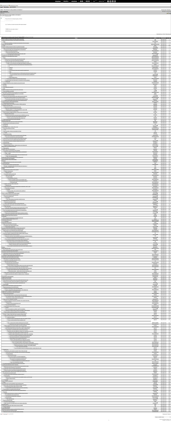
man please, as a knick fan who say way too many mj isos (17, 329)
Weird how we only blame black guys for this (12, 258)
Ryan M (155, 147)
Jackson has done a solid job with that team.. (10, 101)
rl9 (155, 260)
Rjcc (154, 91)
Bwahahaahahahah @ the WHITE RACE (11, 287)
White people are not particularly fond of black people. (13, 230)
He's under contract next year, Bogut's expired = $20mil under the (14, 104)
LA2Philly (155, 70)
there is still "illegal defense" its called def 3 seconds (20, 339)
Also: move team (8, 206)
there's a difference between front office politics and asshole (13, 39)
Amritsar (155, 86)
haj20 (155, 214)
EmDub (155, 119)
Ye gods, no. (6, 125)
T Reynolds (155, 227)
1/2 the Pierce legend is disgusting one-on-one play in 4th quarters (18, 352)
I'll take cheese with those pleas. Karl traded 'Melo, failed (18, 269)
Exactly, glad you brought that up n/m (14, 303)
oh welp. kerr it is (5, 404)
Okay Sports (6, 7)
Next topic (169, 9)
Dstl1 (155, 285)
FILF (155, 40)
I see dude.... (4, 216)
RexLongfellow (155, 41)
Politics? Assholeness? (9, 171)
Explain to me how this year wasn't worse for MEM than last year (17, 115)
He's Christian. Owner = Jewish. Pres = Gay (10, 126)
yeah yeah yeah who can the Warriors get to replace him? (12, 157)
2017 (4, 382)
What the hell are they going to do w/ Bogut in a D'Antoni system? (15, 281)
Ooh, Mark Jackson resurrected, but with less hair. (16, 199)
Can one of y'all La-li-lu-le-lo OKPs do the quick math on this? (15, 139)
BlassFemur (155, 121)
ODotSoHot (155, 153)
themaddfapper (155, 160)
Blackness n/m (8, 185)
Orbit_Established (4, 11)
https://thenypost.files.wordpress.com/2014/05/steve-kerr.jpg (13, 409)
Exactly (7, 307)
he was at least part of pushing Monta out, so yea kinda (13, 93)
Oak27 (155, 168)
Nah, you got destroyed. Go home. (17, 362)
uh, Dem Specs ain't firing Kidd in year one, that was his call (16, 154)
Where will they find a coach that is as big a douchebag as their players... (15, 214)
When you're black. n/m (10, 175)
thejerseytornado (155, 343)
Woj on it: (4, 160)
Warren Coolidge (155, 101)
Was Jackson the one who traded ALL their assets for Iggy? (13, 383)
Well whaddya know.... (14, 77)
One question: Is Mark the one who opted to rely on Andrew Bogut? (14, 92)
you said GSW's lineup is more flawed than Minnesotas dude (16, 294)
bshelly (155, 277)
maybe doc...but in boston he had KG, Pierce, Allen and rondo (16, 350)
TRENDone (155, 157)
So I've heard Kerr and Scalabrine (8, 158)
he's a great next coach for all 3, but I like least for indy (13, 217)
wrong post (8, 81)
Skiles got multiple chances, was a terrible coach (18, 179)
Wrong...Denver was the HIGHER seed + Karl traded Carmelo (17, 266)
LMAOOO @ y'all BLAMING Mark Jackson (9, 56)
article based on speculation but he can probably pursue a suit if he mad (19, 377)
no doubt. (8, 189)
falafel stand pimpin (155, 248)
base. (5, 57)
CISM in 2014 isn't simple (6, 277)
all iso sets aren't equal (12, 355)
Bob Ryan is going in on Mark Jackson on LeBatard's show (13, 229)
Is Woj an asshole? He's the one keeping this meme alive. (12, 89)
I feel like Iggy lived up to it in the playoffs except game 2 (14, 253)
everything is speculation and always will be (13, 259)
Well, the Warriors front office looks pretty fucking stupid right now (14, 390)
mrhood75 (155, 48)
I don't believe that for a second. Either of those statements (17, 240)
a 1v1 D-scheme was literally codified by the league (21, 341)
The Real (155, 158)
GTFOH (11, 75)
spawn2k (155, 251)
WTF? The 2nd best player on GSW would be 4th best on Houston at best (23, 73)
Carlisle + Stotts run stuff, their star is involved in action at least (15, 314)
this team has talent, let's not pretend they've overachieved (15, 49)
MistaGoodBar (155, 75)
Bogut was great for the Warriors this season (14, 108)
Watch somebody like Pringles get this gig (9, 215)
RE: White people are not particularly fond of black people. (15, 231)
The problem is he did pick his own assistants (12, 150)
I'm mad (5, 84)
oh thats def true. (10, 353)
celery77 (155, 314)
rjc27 (155, 163)
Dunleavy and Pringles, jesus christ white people (13, 288)
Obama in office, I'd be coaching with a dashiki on (16, 190)
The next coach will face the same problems (10, 250)
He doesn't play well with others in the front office (11, 54)
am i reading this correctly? (8, 87)
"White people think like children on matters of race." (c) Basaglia (17, 273)
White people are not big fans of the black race (12, 254)
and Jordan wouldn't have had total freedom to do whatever (18, 241)
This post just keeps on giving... (9, 128)
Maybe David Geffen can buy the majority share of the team (15, 135)
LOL (4, 45)
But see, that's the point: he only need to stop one (19, 244)
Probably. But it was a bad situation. (8, 149)
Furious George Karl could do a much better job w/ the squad (13, 40)
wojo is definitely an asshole (9, 91)
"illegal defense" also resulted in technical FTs (18, 338)
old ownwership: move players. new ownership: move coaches (15, 204)
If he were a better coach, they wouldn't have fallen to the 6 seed (17, 61)
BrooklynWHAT (22, 36)
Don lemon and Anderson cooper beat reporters (14, 136)
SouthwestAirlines (155, 250)
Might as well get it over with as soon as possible (12, 162)
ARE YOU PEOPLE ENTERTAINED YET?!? (10, 218)
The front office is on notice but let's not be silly (12, 389)
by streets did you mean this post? (10, 372)
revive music (87, 1)
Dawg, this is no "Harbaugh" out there (10, 299)
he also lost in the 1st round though (12, 262)
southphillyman (155, 276)
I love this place (6, 142)
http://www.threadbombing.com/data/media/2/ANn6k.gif (20, 336)
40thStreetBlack (155, 144)
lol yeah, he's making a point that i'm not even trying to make (21, 335)
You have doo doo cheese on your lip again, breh (16, 53)
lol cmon (5, 85)
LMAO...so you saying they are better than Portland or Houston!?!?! (19, 63)
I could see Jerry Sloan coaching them (11, 225)
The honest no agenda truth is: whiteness (13, 396)
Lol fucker (6, 379)
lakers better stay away (6, 248)
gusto (155, 401)
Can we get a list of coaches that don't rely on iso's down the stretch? (14, 312)
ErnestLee (155, 176)
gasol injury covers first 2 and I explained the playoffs (16, 116)
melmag (155, 225)
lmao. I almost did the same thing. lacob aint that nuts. (14, 203)
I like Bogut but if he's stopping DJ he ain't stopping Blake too (20, 243)
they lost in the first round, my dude (13, 52)
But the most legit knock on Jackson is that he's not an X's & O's (16, 393)
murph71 (155, 216)
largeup (81, 1)
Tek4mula (155, 100)
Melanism (155, 383)
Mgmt (155, 45)
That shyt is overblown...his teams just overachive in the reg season (17, 43)
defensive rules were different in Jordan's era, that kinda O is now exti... (21, 331)
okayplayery (155, 84)
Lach (155, 72)
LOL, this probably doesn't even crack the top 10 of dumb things (15, 210)
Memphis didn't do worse (9, 113)
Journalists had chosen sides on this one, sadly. (13, 386)
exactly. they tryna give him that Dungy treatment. (15, 60)
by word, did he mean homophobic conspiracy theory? (14, 374)
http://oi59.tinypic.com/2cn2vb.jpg (10, 200)
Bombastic (155, 46)
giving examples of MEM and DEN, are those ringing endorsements (16, 112)
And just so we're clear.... (8, 143)
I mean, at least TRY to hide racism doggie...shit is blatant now (17, 289)
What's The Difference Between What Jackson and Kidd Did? (16, 151)
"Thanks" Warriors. (7, 406)
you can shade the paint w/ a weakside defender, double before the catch (28, 348)
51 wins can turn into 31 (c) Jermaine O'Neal (10, 110)
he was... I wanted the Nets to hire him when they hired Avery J (16, 166)
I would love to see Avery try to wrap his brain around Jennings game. (16, 366)
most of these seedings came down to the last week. (16, 78)
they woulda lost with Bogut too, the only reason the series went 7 (17, 238)
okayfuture (74, 1)
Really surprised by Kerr (8, 400)
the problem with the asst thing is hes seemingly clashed (15, 97)
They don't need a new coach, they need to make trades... (12, 121)
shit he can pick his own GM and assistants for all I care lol (15, 370)
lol (5, 129)
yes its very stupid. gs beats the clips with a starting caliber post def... (16, 233)
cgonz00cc (155, 364)
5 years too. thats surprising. (10, 401)
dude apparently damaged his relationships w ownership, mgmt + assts (17, 186)
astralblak (155, 71)
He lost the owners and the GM (10, 173)
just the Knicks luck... (6, 163)
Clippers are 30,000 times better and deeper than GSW (15, 59)
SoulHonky (155, 149)
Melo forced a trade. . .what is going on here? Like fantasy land (20, 271)
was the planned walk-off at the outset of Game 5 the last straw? (13, 227)
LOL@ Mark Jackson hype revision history (12, 306)
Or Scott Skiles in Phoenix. (13, 178)
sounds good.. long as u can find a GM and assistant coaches (15, 368)
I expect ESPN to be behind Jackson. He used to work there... (17, 387)
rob (155, 39)
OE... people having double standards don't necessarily (18, 322)
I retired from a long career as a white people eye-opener (19, 324)
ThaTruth (155, 349)
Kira (155, 110)
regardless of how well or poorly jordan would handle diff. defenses (26, 343)
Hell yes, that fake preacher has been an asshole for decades (13, 46)
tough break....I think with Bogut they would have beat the (12, 255)
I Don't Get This (8, 397)
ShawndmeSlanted (155, 82)
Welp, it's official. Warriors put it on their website (10, 193)
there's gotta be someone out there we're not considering (15, 311)
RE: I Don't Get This (10, 398)
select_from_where (155, 169)
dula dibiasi (155, 186)
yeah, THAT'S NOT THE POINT (21, 346)
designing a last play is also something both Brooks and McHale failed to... (19, 236)
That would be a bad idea (10, 226)
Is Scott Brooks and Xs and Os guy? (12, 394)
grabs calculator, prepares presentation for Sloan (12, 131)
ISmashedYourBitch (155, 305)
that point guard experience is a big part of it (13, 367)
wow (10, 71)
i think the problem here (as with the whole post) (21, 360)
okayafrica (66, 1)
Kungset (155, 132)
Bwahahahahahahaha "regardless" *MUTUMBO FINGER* (25, 345)
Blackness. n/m (8, 172)
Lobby (1, 7)
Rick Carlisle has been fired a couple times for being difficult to (16, 272)
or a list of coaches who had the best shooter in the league (14, 363)
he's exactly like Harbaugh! (11, 304)
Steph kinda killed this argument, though (9, 410)
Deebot (155, 409)
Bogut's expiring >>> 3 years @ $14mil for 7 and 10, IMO (17, 109)
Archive (11, 68)
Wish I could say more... (11, 378)
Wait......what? (8, 153)
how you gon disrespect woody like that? (11, 194)
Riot (155, 120)
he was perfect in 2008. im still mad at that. (11, 164)
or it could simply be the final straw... (11, 211)
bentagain (155, 104)
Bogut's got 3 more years (8, 105)
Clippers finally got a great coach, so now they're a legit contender (18, 80)
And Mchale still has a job (7, 220)
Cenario (155, 200)
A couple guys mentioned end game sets (18, 359)
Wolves (3, 247)
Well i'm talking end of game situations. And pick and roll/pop (16, 325)
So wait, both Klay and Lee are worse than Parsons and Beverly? (22, 74)
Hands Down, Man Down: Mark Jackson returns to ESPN (12, 405)
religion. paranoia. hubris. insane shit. (11, 183)
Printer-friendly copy (5, 5)
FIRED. (3, 168)
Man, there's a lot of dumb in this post (9, 146)
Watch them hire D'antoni (6, 278)
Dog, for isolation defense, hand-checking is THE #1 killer (23, 342)
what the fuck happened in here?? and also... (10, 364)
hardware (155, 117)
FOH (4, 41)
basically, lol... (6, 349)
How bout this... (7, 375)
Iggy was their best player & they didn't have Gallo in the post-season (19, 268)
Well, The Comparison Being (12, 156)
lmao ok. (11, 67)
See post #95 (6, 284)
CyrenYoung (155, 211)
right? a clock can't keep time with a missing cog (16, 117)
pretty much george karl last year (10, 261)
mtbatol (155, 218)
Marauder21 (155, 247)
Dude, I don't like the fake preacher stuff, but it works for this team (15, 48)
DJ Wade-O (155, 126)
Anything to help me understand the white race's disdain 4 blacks (19, 318)
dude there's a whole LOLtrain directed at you (15, 297)
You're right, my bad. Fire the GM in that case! (13, 106)
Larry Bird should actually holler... (8, 167)
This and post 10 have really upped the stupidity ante (19, 70)
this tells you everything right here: (8, 94)
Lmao (6, 132)
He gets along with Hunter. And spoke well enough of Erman (17, 99)
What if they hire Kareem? (7, 222)
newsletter (101, 1)
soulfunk (155, 272)
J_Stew (155, 137)
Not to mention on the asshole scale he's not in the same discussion (20, 265)
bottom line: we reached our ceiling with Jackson (11, 292)
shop (94, 1)
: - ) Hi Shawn (6, 221)
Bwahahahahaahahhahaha (9, 293)
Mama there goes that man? (7, 44)
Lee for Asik (6, 124)
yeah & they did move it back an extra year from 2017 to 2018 (17, 207)
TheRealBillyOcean (155, 92)
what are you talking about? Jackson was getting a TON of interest (18, 310)
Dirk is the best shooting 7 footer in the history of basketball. (15, 315)
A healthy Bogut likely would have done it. (12, 234)
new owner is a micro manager (7, 276)
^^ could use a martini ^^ (10, 317)
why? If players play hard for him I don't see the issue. (13, 249)
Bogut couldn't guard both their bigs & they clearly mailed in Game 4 (20, 245)
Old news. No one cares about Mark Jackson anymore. (13, 411)
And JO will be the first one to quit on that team (12, 119)
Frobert (155, 61)
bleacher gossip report (6, 120)
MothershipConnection (155, 44)
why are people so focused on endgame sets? (18, 357)
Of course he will (14, 182)
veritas (155, 85)
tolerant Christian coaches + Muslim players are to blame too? (16, 145)
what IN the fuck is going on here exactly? (11, 169)
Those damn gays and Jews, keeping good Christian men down (15, 138)
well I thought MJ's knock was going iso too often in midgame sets (18, 328)
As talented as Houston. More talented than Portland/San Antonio (20, 64)
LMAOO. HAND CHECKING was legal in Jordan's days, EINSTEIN (21, 334)
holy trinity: (8, 197)
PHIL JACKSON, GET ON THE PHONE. (9, 159)
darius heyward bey (155, 57)
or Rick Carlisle (9, 176)
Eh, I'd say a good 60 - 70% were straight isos (17, 356)
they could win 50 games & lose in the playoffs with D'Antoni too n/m (16, 280)
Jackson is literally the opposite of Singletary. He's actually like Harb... (17, 300)
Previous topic (163, 9)
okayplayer (58, 1)
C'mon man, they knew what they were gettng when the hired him (15, 96)
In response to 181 (8, 15)
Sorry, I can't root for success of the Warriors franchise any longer (14, 208)
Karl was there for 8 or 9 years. (12, 264)
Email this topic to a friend (14, 5)
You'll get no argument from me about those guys (16, 237)
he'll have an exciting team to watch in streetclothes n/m (15, 282)
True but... (5, 391)
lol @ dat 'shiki (11, 192)
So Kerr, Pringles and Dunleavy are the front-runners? (12, 285)
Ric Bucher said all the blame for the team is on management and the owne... (16, 251)
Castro (155, 89)
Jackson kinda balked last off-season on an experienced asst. (16, 100)
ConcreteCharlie (155, 411)
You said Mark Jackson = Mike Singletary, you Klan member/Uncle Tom (19, 296)
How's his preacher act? (9, 196)
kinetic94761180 (155, 129)
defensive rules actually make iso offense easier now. (18, 332)
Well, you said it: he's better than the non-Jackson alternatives (16, 403)
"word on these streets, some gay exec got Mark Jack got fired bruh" (14, 371)
